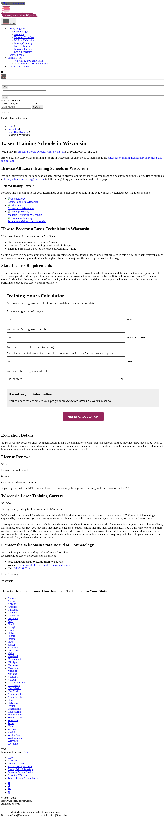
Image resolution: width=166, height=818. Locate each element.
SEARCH (37, 107)
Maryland (13, 656)
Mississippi (13, 668)
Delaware (13, 618)
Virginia (12, 732)
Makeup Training (23, 43)
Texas (11, 723)
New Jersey (14, 685)
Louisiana (13, 650)
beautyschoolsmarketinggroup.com (24, 179)
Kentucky (13, 647)
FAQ (10, 757)
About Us (13, 760)
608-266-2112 (22, 568)
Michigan (13, 662)
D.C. (10, 621)
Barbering (19, 34)
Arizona (12, 603)
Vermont (12, 729)
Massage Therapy (23, 49)
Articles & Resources (19, 66)
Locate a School (16, 54)
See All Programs (23, 52)
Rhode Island (14, 711)
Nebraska (13, 676)
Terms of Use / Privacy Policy (23, 778)
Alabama (12, 598)
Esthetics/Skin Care (24, 37)
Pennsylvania (14, 708)
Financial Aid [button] (15, 57)
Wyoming (13, 743)
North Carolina (15, 694)
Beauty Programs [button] (16, 28)
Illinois (11, 636)
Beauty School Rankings (20, 769)
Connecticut (14, 615)
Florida (11, 624)
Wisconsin (13, 740)
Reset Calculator (83, 416)
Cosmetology (21, 31)
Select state (49, 815)
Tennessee (13, 720)
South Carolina (15, 714)
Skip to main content (13, 3)
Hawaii (11, 630)
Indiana (11, 638)
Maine (11, 653)
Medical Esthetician (24, 40)
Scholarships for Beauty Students (31, 63)
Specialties (13, 129)
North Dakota (15, 697)
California (13, 609)
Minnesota (13, 665)
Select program (9, 815)
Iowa (10, 641)
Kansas (11, 644)
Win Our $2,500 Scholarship (29, 60)
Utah (10, 726)
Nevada (12, 679)
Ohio (10, 700)
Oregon (12, 705)
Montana (12, 673)
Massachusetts (15, 659)
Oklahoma (13, 703)
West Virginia (15, 738)
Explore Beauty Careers (20, 766)
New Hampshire (16, 682)
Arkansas (12, 606)
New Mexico (14, 688)
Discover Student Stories (20, 772)
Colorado (12, 612)
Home (11, 126)
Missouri (12, 670)
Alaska (11, 601)
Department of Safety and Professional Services (45, 564)
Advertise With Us (17, 775)
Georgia (12, 627)
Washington (14, 735)
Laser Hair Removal (18, 132)
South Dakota (15, 717)
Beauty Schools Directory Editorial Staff (41, 151)
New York (13, 691)
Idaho (11, 633)
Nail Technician (22, 46)
